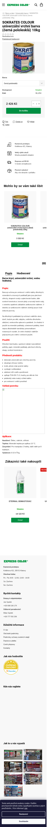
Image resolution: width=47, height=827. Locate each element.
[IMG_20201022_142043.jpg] (13, 753)
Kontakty (6, 648)
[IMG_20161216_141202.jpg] (13, 789)
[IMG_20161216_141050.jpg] (13, 777)
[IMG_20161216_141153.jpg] (33, 777)
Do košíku (23, 111)
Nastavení (23, 814)
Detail (20, 245)
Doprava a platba (9, 641)
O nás (5, 630)
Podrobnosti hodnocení (10, 39)
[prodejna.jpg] (33, 753)
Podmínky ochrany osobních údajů (16, 637)
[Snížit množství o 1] (33, 104)
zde (25, 808)
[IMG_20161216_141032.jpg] (13, 765)
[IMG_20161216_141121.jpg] (33, 765)
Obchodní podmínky (11, 633)
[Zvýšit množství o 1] (39, 104)
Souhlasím (23, 821)
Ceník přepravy (9, 644)
